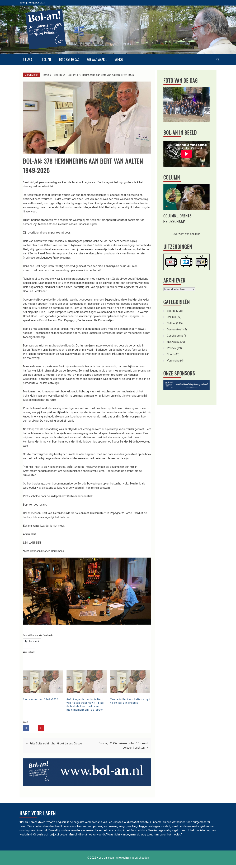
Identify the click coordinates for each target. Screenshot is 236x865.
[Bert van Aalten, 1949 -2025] (43, 681)
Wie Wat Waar (96, 59)
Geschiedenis (175, 335)
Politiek (171, 348)
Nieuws (27, 59)
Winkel (119, 59)
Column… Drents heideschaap (177, 218)
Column (171, 177)
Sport (170, 354)
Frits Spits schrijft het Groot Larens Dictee (56, 743)
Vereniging (173, 360)
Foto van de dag (69, 59)
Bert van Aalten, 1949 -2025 (40, 699)
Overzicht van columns (186, 234)
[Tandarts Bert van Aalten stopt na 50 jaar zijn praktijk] (130, 681)
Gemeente (173, 329)
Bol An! (171, 310)
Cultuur (171, 323)
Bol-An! (46, 59)
